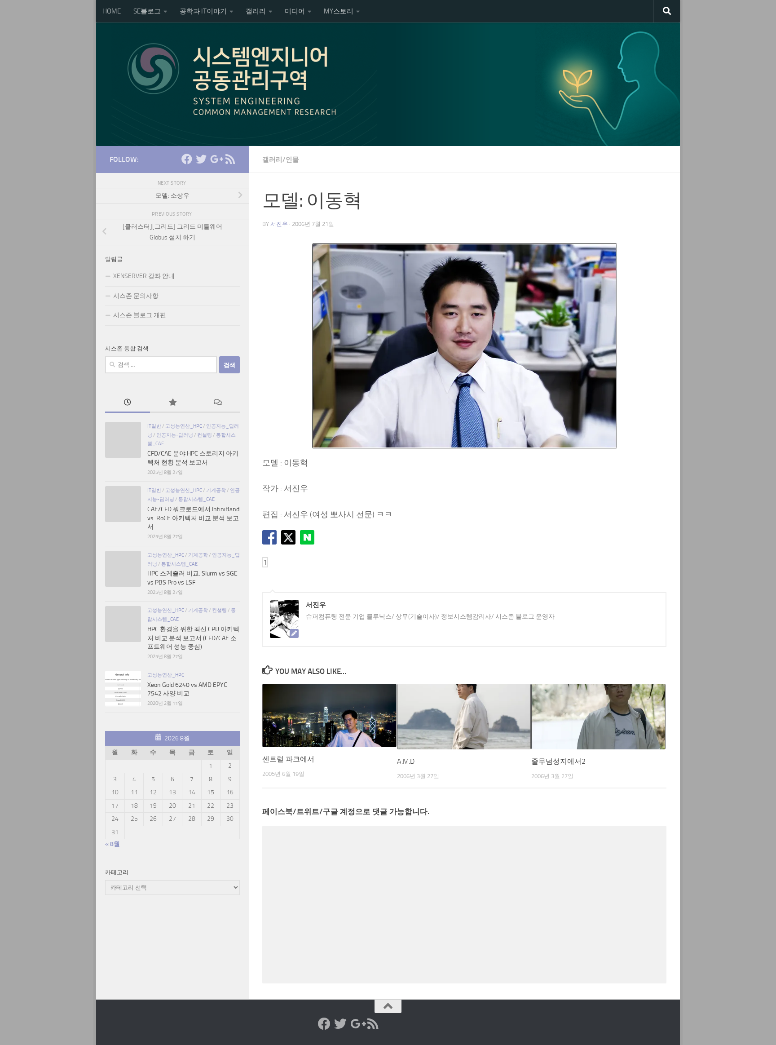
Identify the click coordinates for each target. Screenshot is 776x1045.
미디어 (295, 11)
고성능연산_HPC (183, 426)
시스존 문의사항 (136, 296)
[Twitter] (201, 159)
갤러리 (256, 11)
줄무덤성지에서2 (558, 761)
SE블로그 (147, 11)
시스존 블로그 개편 (139, 315)
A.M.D (405, 761)
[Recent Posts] (127, 403)
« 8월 (112, 844)
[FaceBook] (186, 159)
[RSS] (230, 159)
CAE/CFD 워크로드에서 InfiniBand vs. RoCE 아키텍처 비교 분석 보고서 (193, 518)
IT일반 (154, 426)
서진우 (279, 224)
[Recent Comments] (217, 403)
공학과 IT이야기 (203, 11)
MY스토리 (338, 11)
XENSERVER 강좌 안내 (144, 276)
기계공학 (216, 490)
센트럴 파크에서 (288, 759)
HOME (111, 11)
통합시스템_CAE (196, 499)
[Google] (215, 159)
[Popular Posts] (172, 403)
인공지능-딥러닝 (174, 435)
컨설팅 (204, 435)
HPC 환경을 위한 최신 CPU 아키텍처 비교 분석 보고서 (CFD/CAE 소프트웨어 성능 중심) (193, 638)
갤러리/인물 (280, 159)
